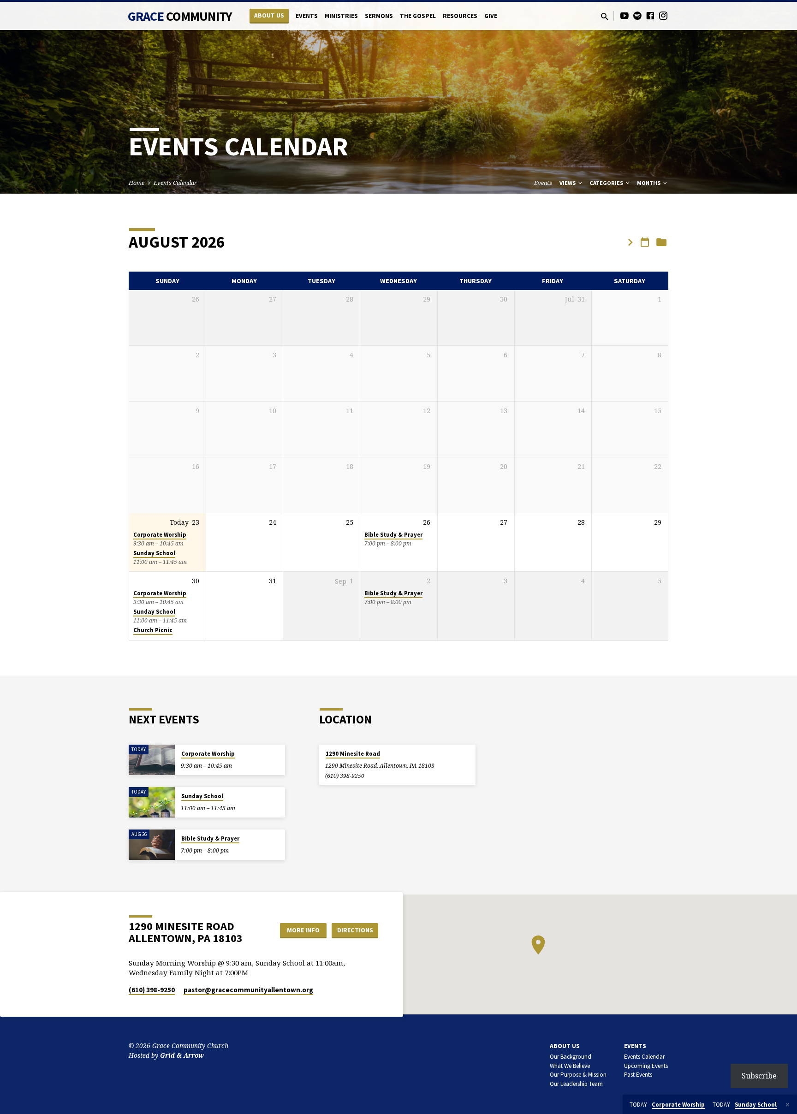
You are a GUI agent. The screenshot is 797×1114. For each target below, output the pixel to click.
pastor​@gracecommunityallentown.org (248, 989)
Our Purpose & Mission (578, 1074)
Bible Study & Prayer (393, 535)
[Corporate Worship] (152, 760)
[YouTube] (624, 15)
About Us (269, 15)
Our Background (570, 1057)
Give (490, 16)
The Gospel (418, 16)
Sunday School (154, 553)
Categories (607, 182)
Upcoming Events (646, 1066)
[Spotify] (637, 15)
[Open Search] (605, 16)
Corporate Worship (159, 535)
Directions (355, 930)
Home (136, 183)
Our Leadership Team (576, 1084)
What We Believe (570, 1066)
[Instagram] (663, 15)
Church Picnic (152, 630)
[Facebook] (650, 15)
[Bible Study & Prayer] (152, 845)
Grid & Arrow (182, 1055)
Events (307, 16)
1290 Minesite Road (353, 754)
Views (568, 182)
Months (649, 182)
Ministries (341, 16)
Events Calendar (175, 183)
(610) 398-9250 (344, 776)
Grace (180, 16)
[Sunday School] (152, 802)
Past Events (638, 1074)
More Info (303, 930)
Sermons (379, 16)
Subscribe (759, 1076)
